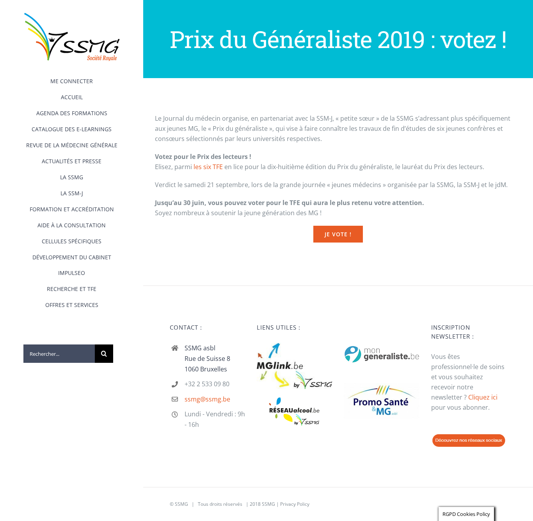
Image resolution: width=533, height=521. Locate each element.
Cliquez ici (482, 397)
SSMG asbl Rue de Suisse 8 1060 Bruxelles (207, 358)
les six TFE (208, 166)
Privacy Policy (294, 504)
